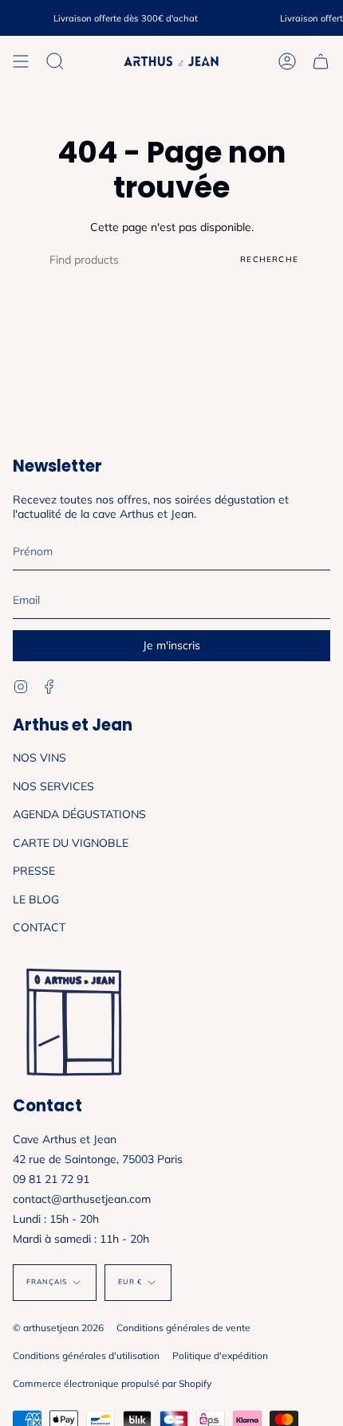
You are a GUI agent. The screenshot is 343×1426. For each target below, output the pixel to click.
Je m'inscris (171, 645)
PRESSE (34, 871)
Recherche (269, 259)
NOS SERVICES (53, 786)
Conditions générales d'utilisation (86, 1355)
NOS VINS (39, 757)
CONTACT (39, 927)
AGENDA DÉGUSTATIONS (79, 814)
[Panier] (320, 61)
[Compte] (287, 61)
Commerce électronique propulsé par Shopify (112, 1383)
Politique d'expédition (220, 1355)
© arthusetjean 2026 (58, 1328)
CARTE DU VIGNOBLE (70, 843)
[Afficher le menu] (21, 61)
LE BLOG (36, 899)
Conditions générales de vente (183, 1328)
